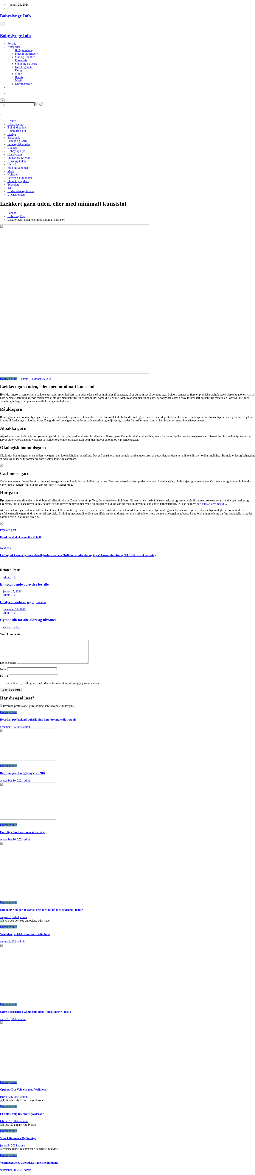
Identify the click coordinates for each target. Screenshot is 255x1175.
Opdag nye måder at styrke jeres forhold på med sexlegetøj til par (41, 909)
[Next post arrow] (1, 562)
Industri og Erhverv (26, 53)
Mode (18, 73)
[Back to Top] (1, 1173)
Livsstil (11, 164)
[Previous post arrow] (1, 544)
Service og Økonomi (19, 177)
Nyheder (12, 174)
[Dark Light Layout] (1, 107)
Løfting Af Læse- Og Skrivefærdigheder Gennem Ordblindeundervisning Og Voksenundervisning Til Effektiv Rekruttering (78, 555)
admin (24, 378)
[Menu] (2, 24)
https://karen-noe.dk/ (214, 503)
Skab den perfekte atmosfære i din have (25, 934)
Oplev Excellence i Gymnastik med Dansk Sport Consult (35, 1011)
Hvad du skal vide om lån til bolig (21, 537)
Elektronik (21, 60)
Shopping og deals (26, 63)
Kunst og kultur (24, 67)
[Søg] (8, 93)
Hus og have (14, 154)
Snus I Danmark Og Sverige (18, 1138)
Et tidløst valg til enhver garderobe (22, 1114)
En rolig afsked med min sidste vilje (22, 832)
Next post (5, 548)
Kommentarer (8, 662)
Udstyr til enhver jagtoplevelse (23, 602)
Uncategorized (23, 83)
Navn (3, 669)
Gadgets (12, 147)
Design (19, 70)
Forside (11, 43)
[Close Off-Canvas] (1, 27)
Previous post (8, 529)
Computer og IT (17, 130)
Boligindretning (24, 50)
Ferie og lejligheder (18, 144)
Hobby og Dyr (16, 151)
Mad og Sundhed (25, 57)
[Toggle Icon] (1, 111)
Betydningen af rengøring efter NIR (22, 773)
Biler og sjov (15, 124)
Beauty (19, 77)
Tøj (9, 187)
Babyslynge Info (15, 15)
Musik (18, 80)
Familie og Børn (17, 140)
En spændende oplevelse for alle (24, 584)
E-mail (4, 676)
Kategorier (13, 46)
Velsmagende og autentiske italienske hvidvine (29, 1162)
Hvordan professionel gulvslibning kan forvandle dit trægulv (38, 719)
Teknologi (13, 184)
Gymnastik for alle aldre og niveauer (28, 620)
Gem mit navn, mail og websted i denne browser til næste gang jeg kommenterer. (52, 683)
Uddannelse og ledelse (20, 191)
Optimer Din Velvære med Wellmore (23, 1089)
